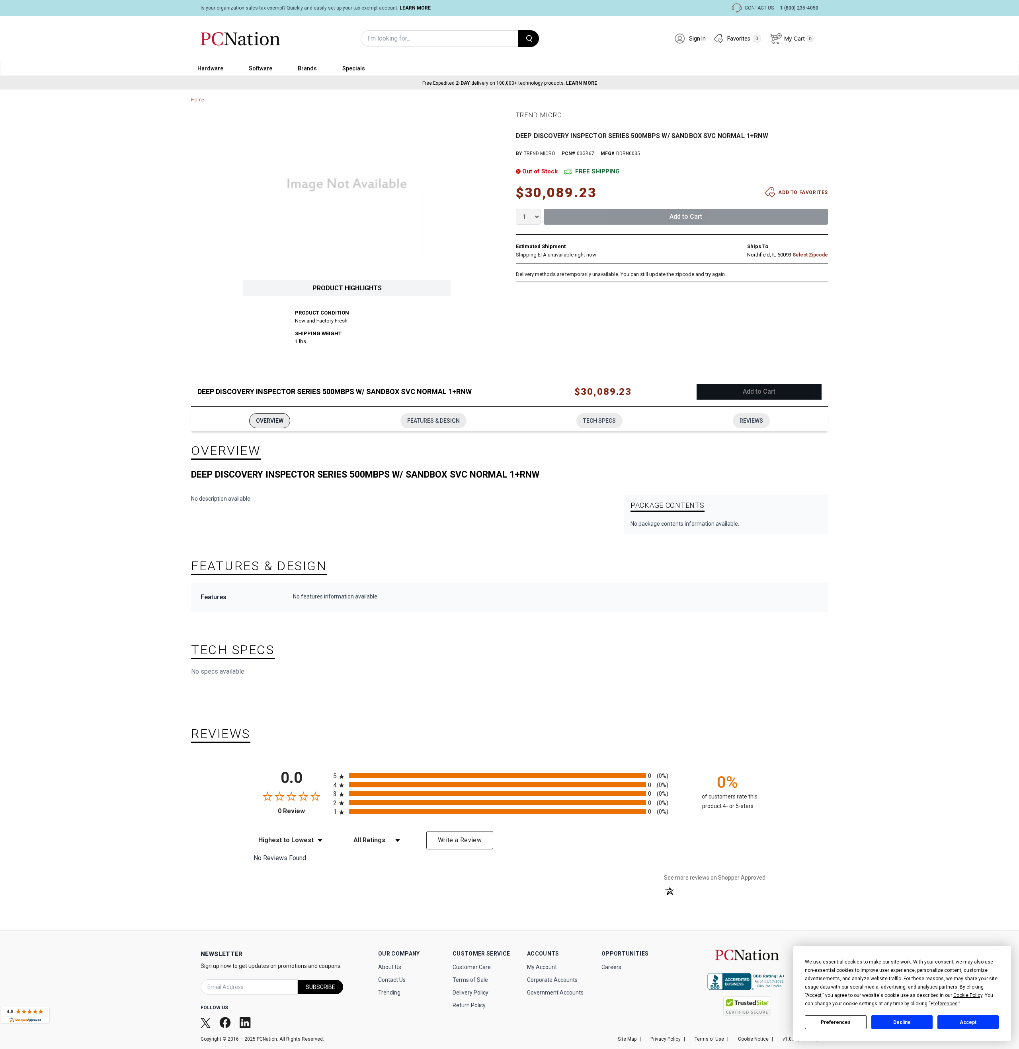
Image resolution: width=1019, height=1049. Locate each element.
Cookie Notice (753, 1039)
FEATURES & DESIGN (433, 421)
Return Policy (469, 1005)
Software (260, 68)
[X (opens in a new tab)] (206, 1022)
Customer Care (472, 967)
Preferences (836, 1022)
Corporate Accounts (552, 980)
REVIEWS (751, 421)
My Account (542, 967)
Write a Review (460, 840)
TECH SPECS (599, 421)
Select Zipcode (810, 255)
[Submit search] (528, 38)
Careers (611, 967)
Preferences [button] (944, 1003)
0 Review (303, 811)
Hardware (210, 68)
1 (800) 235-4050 (799, 8)
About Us (389, 967)
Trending (389, 992)
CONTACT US (759, 8)
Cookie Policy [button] (967, 995)
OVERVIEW (269, 421)
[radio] (509, 775)
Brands (307, 68)
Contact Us (392, 980)
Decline (902, 1022)
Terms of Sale (470, 980)
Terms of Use (709, 1039)
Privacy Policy (665, 1039)
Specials (353, 68)
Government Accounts (555, 992)
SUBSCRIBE (320, 987)
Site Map (627, 1039)
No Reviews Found (280, 858)
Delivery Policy (470, 992)
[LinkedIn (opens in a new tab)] (246, 1022)
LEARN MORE (415, 8)
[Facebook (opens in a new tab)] (226, 1022)
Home (197, 99)
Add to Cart (686, 216)
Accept (968, 1022)
